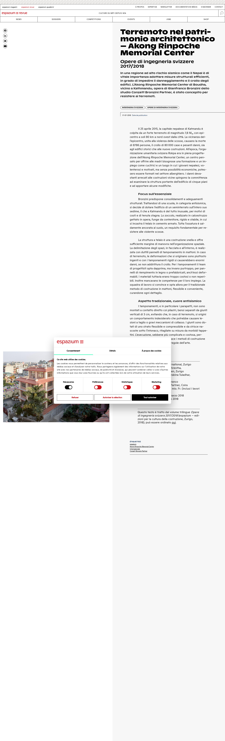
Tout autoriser (150, 397)
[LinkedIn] (5, 35)
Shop (206, 19)
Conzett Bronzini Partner (138, 451)
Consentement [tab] (73, 350)
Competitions (94, 19)
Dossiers (56, 19)
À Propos (139, 7)
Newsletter (166, 7)
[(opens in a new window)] (5, 46)
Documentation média (186, 7)
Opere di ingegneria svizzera (162, 107)
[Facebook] (5, 30)
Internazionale (135, 449)
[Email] (5, 41)
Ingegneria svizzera (132, 107)
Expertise (152, 7)
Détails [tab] (112, 350)
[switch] (98, 387)
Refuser (75, 397)
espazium (133, 444)
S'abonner (206, 7)
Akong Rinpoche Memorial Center (142, 446)
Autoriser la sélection (112, 397)
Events (131, 19)
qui (174, 422)
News (18, 19)
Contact (219, 7)
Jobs (168, 19)
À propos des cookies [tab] (151, 350)
